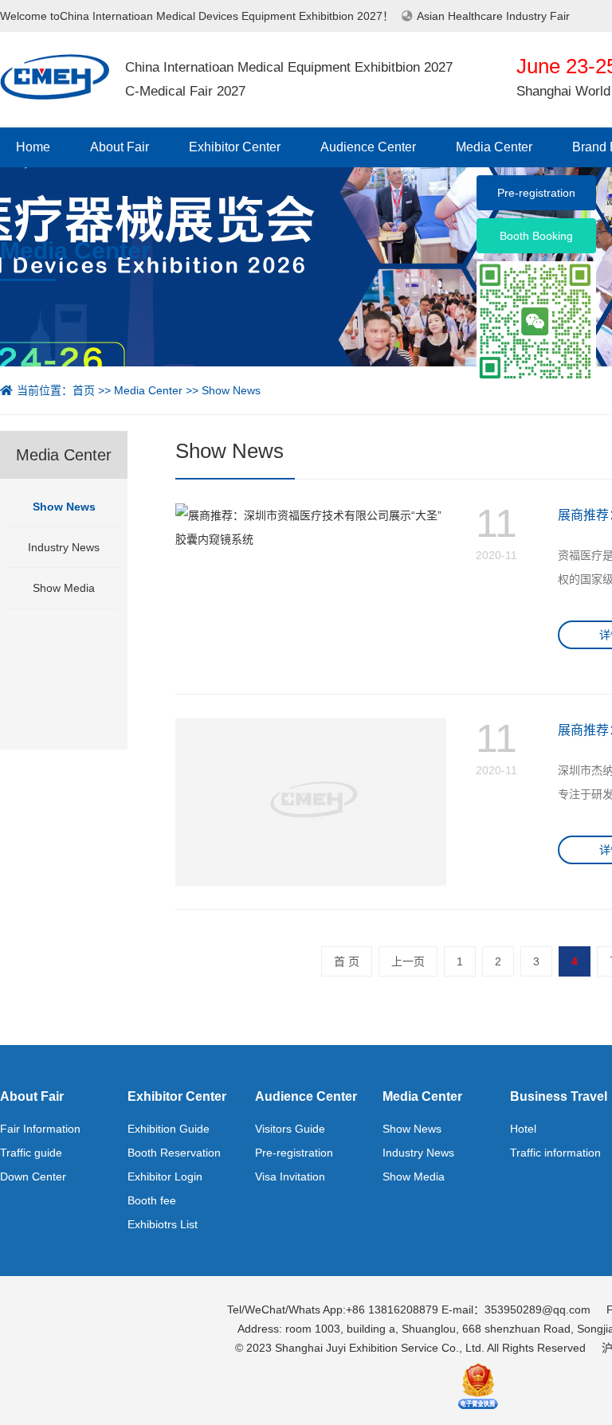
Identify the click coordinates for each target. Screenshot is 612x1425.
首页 (84, 390)
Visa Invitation (290, 1176)
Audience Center (368, 147)
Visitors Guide (290, 1128)
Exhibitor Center (234, 147)
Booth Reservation (174, 1152)
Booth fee (152, 1200)
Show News (231, 390)
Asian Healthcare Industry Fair (493, 16)
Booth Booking (536, 235)
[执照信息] (478, 1384)
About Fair (119, 147)
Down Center (33, 1176)
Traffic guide (31, 1152)
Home (33, 147)
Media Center (494, 147)
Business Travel (558, 1096)
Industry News (64, 547)
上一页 (408, 961)
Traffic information (555, 1152)
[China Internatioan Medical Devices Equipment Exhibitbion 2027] (54, 75)
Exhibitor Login (165, 1176)
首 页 (346, 961)
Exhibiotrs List (163, 1224)
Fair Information (40, 1128)
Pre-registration (294, 1152)
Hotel (523, 1128)
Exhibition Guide (169, 1128)
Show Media (64, 587)
